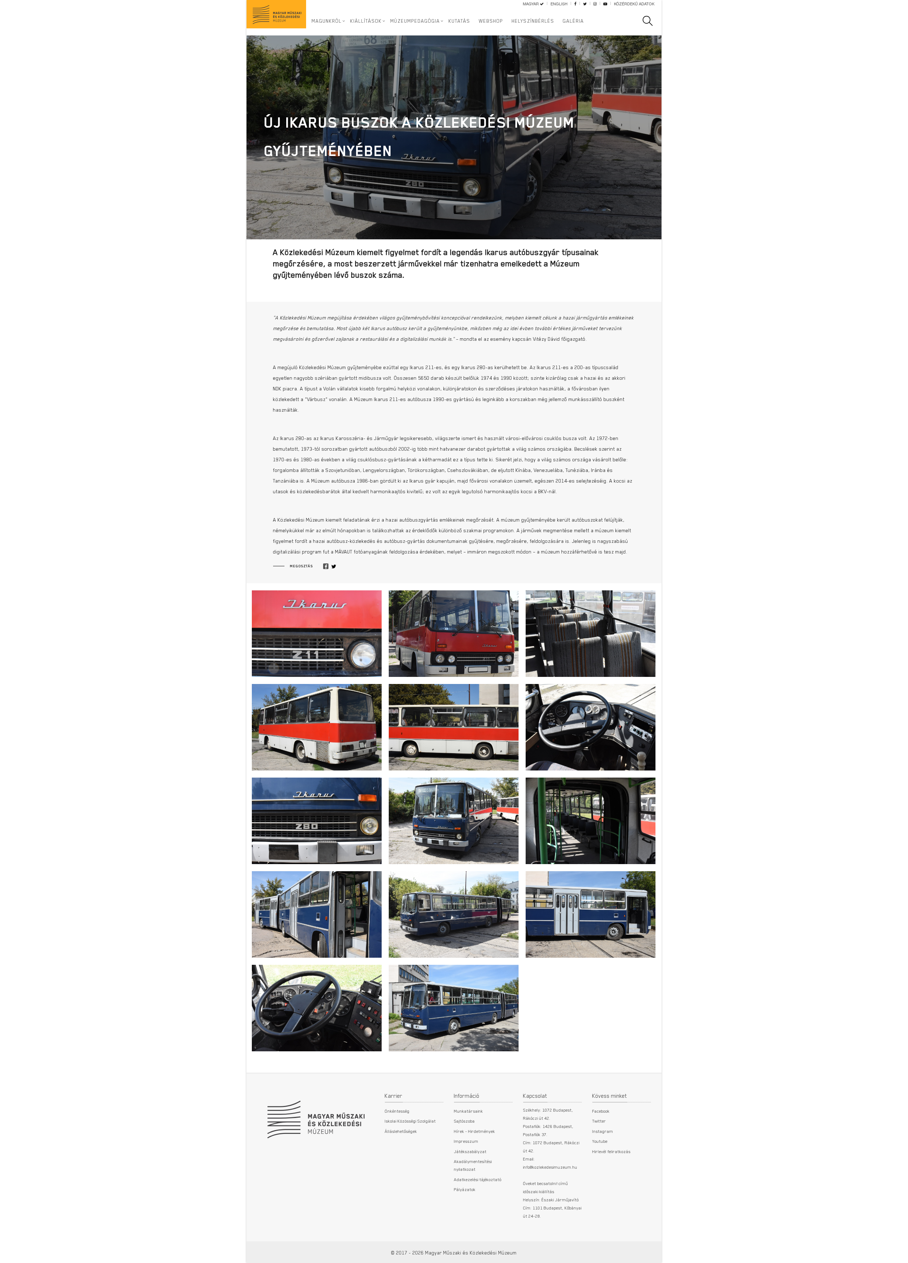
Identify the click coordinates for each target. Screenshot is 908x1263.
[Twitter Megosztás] (333, 566)
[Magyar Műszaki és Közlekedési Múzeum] (316, 1116)
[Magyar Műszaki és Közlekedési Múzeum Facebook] (575, 3)
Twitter (599, 1120)
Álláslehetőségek (401, 1131)
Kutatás (459, 21)
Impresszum (466, 1141)
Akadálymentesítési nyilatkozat (473, 1165)
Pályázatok (465, 1189)
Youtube (600, 1141)
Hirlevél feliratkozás (611, 1151)
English (559, 3)
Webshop (491, 21)
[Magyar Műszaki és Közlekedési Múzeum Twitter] (585, 3)
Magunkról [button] (327, 21)
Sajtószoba (464, 1120)
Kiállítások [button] (366, 21)
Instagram (602, 1131)
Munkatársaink (468, 1110)
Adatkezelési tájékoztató (478, 1179)
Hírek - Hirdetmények (474, 1131)
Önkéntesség (397, 1110)
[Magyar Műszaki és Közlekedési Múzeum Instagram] (595, 3)
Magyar (531, 3)
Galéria (573, 21)
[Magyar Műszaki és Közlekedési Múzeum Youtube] (605, 3)
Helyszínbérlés (533, 21)
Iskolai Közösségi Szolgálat (410, 1120)
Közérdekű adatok (634, 3)
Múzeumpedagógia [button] (415, 21)
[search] (651, 20)
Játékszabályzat (470, 1151)
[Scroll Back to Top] (897, 1253)
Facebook (601, 1110)
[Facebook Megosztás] (325, 566)
